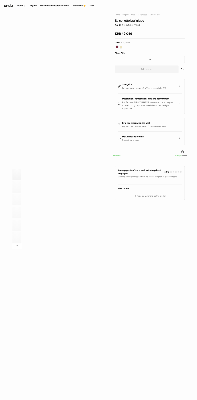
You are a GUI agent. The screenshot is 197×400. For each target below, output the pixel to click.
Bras (133, 15)
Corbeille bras (155, 15)
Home (117, 15)
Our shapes (142, 15)
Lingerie (126, 15)
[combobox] (150, 59)
